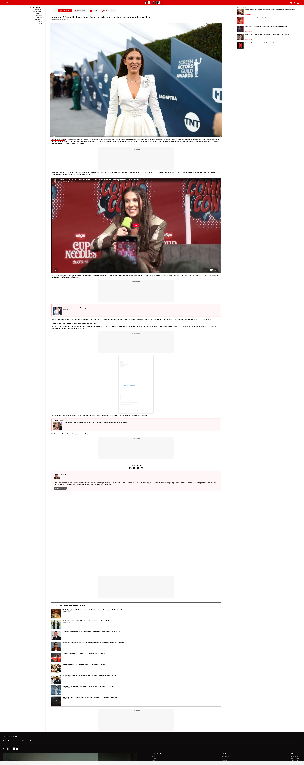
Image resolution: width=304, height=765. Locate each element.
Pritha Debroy (248, 14)
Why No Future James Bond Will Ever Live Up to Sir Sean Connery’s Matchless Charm (266, 26)
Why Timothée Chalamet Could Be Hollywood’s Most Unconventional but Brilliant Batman (267, 34)
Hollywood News (59, 14)
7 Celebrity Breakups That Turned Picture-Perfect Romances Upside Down (84, 664)
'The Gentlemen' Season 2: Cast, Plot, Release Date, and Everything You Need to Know (87, 620)
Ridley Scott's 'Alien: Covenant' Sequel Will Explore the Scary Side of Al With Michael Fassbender (90, 697)
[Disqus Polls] (136, 512)
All (54, 10)
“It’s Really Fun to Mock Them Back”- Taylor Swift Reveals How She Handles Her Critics (266, 18)
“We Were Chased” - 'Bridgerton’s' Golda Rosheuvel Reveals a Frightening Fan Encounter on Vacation (270, 9)
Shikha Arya (56, 21)
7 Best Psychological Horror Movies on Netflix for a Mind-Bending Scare (263, 42)
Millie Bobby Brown (58, 139)
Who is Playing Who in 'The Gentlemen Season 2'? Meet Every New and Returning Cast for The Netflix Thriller (94, 610)
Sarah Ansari (248, 23)
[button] (221, 136)
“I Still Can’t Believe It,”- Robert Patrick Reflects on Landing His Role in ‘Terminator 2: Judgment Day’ (91, 631)
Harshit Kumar (248, 31)
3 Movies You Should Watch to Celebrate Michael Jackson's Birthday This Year (84, 653)
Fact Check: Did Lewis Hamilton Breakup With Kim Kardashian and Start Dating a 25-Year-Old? (90, 675)
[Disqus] (136, 555)
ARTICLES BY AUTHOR (60, 488)
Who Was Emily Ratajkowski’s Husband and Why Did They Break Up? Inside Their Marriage (88, 686)
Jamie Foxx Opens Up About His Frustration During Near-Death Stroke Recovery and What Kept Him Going (93, 642)
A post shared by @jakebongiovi (136, 410)
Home (7, 2)
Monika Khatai (248, 48)
